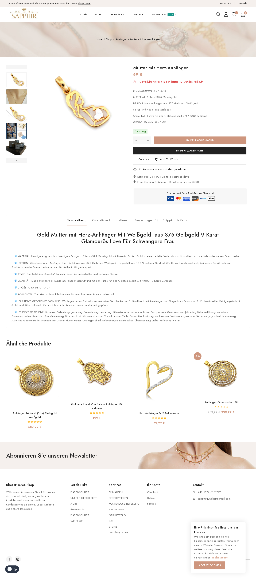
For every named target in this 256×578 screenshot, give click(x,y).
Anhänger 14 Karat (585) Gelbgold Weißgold (35, 415)
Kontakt (243, 3)
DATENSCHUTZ (80, 492)
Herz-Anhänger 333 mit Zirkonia (159, 413)
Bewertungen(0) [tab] (146, 220)
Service (151, 504)
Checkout (152, 492)
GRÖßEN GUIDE (119, 532)
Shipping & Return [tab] (176, 220)
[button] (16, 79)
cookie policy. (219, 558)
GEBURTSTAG (117, 515)
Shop (97, 14)
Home (83, 14)
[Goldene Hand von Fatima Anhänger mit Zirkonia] (97, 375)
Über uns (225, 3)
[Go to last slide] (16, 67)
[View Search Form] (218, 14)
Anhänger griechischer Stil (221, 402)
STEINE (113, 527)
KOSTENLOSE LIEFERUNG (124, 504)
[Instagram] (18, 559)
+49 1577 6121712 (209, 492)
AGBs (74, 504)
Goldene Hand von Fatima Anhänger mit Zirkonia (97, 406)
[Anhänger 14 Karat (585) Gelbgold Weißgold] (34, 380)
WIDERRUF (77, 521)
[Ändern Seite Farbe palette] (12, 569)
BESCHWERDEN (118, 498)
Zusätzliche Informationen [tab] (110, 220)
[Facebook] (9, 559)
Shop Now (84, 3)
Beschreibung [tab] (77, 220)
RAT (111, 521)
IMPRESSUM (78, 509)
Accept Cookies (210, 565)
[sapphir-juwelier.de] (24, 14)
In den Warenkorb (200, 140)
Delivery (152, 498)
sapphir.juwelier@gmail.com (214, 499)
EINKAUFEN (116, 492)
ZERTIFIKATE (116, 509)
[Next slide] (16, 160)
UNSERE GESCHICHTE (84, 498)
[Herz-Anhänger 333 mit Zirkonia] (159, 380)
